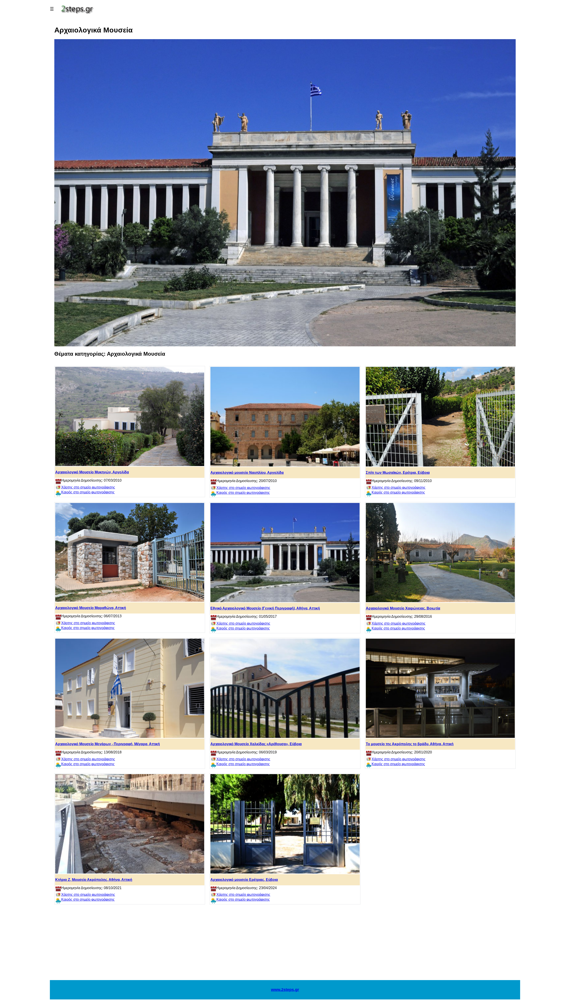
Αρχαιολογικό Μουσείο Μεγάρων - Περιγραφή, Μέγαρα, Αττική (107, 744)
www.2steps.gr (285, 989)
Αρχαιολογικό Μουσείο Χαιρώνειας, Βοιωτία (403, 608)
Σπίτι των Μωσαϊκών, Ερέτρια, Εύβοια (398, 472)
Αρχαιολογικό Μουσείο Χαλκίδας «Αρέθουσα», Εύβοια (256, 744)
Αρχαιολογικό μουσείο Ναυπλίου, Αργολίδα (247, 472)
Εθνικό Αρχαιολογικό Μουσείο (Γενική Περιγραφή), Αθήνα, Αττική (265, 608)
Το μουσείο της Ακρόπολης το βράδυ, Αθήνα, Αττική (410, 744)
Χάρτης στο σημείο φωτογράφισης (88, 487)
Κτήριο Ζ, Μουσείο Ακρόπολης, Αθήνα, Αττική (93, 880)
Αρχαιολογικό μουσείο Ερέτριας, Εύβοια (244, 880)
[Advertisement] (285, 944)
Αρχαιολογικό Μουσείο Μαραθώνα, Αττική (90, 608)
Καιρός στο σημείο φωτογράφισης (88, 492)
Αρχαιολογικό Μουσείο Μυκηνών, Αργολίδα (92, 472)
